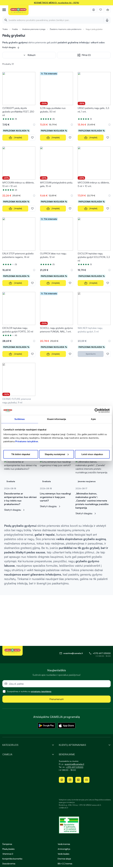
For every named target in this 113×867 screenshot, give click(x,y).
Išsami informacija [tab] (56, 419)
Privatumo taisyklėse (26, 441)
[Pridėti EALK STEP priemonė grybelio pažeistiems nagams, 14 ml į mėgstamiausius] (32, 283)
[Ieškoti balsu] (107, 20)
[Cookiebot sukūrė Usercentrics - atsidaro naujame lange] (97, 410)
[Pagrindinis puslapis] (18, 10)
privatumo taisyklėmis (41, 691)
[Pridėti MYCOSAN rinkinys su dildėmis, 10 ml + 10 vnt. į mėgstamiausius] (32, 209)
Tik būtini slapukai (20, 454)
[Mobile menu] (4, 9)
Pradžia (15, 29)
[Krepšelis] (108, 10)
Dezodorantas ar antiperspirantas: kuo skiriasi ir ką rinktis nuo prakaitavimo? (20, 499)
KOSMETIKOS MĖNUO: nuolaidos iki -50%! (56, 2)
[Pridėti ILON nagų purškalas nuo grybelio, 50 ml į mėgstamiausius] (70, 138)
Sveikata (10, 481)
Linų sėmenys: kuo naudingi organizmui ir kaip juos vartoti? (55, 497)
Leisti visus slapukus (92, 454)
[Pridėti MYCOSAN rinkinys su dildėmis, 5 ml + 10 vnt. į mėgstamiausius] (108, 209)
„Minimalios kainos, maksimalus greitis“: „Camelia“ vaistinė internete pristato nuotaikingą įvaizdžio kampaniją (92, 500)
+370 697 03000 (102, 653)
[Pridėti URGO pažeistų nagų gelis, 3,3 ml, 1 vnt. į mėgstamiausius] (108, 138)
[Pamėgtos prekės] (101, 10)
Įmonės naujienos (86, 481)
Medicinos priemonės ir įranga (33, 29)
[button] (34, 124)
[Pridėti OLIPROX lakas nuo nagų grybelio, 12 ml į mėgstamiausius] (70, 283)
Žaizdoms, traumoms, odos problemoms (65, 29)
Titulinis (5, 29)
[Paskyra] (94, 10)
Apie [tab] (93, 419)
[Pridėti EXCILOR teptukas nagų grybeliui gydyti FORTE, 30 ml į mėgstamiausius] (32, 354)
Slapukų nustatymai (55, 454)
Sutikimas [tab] (19, 419)
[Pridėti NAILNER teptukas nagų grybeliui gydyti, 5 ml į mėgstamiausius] (108, 354)
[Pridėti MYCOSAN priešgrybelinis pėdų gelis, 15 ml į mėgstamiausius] (70, 209)
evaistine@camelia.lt (74, 764)
